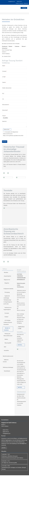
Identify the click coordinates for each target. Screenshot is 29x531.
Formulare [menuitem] (7, 313)
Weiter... (20, 344)
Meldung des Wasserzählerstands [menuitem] (8, 334)
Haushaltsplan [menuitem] (7, 371)
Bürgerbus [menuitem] (7, 283)
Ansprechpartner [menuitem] (7, 276)
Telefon (4, 82)
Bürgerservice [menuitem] (7, 279)
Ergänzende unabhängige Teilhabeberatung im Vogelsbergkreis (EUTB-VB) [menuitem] (8, 299)
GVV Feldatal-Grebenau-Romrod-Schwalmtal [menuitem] (8, 322)
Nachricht (4, 121)
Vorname (4, 71)
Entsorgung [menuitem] (7, 292)
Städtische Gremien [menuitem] (5, 360)
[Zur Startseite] (6, 8)
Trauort (4, 115)
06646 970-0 (21, 326)
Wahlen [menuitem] (6, 339)
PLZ (3, 93)
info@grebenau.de (11, 1)
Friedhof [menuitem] (6, 316)
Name (3, 65)
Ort (3, 99)
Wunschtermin (5, 104)
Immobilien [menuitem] (6, 350)
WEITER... (4, 447)
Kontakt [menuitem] (17, 3)
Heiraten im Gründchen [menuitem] (7, 329)
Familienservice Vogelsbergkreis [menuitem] (7, 308)
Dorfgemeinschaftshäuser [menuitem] (8, 288)
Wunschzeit (5, 110)
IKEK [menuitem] (5, 346)
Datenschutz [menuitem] (26, 3)
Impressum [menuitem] (21, 3)
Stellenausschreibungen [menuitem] (8, 367)
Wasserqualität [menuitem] (8, 342)
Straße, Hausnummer (6, 87)
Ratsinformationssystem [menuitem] (8, 356)
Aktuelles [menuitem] (6, 272)
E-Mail (4, 76)
